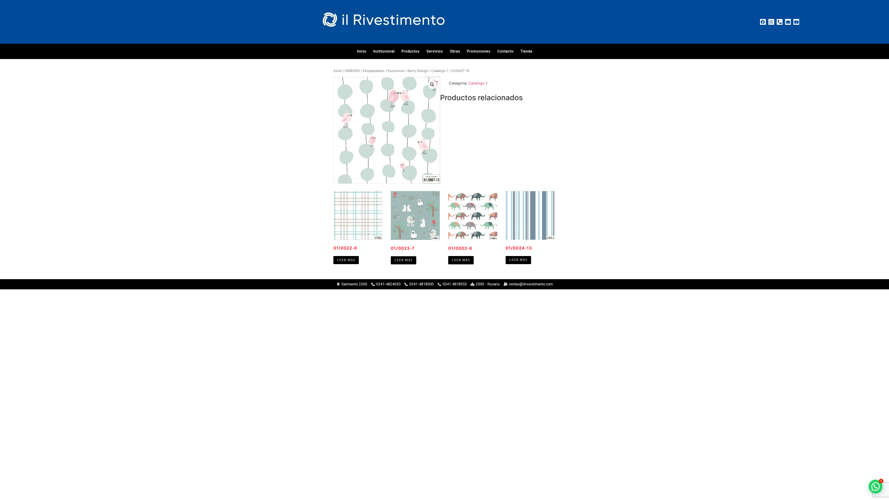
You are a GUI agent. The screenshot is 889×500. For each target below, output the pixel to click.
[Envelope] (788, 22)
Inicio (361, 51)
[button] (432, 85)
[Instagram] (771, 22)
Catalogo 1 (439, 71)
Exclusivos (396, 71)
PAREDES (352, 71)
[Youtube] (796, 22)
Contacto (505, 51)
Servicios (434, 51)
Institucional (383, 51)
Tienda (526, 51)
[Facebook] (763, 22)
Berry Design (417, 71)
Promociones (478, 51)
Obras (455, 51)
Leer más (346, 260)
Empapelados (374, 71)
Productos (410, 51)
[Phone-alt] (780, 22)
